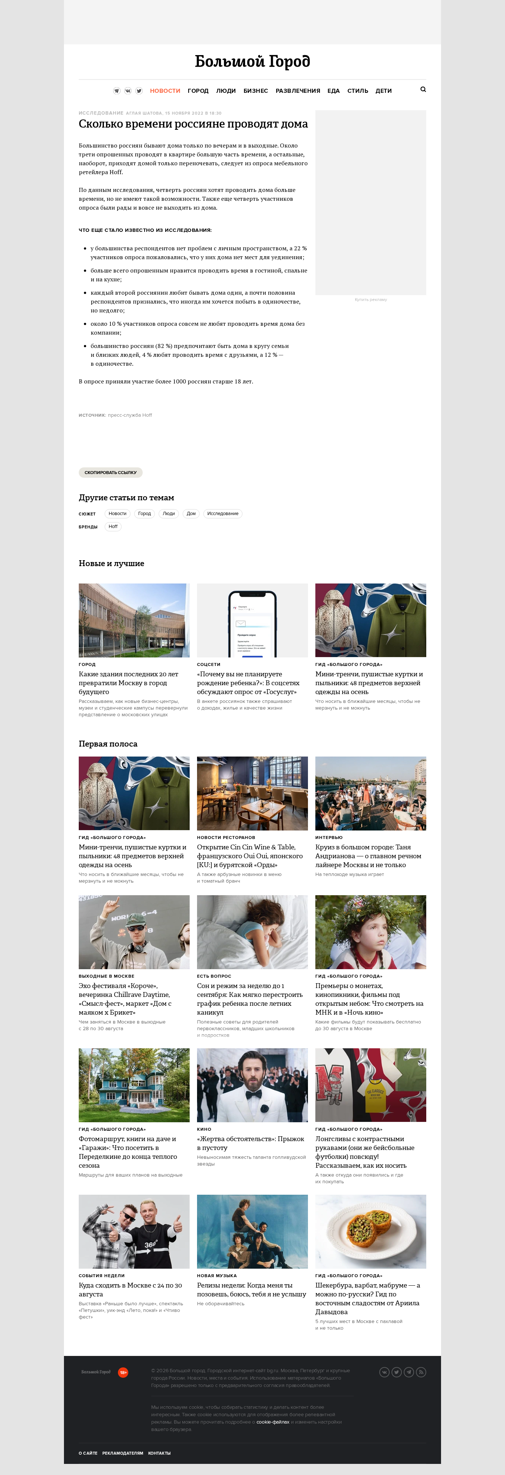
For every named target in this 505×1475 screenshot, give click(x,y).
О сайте (88, 1453)
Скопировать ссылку (111, 473)
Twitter (401, 1371)
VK (389, 1371)
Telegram (413, 1371)
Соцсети (209, 664)
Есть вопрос (214, 976)
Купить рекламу (371, 300)
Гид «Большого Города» (349, 664)
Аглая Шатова (144, 113)
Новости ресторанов (226, 837)
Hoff (113, 527)
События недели (102, 1276)
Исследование (101, 113)
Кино (204, 1129)
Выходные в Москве (107, 976)
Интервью (329, 837)
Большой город (96, 1373)
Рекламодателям (122, 1453)
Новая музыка (217, 1276)
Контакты (159, 1453)
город (144, 514)
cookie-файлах (273, 1422)
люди (169, 514)
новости (117, 514)
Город (87, 664)
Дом (191, 514)
